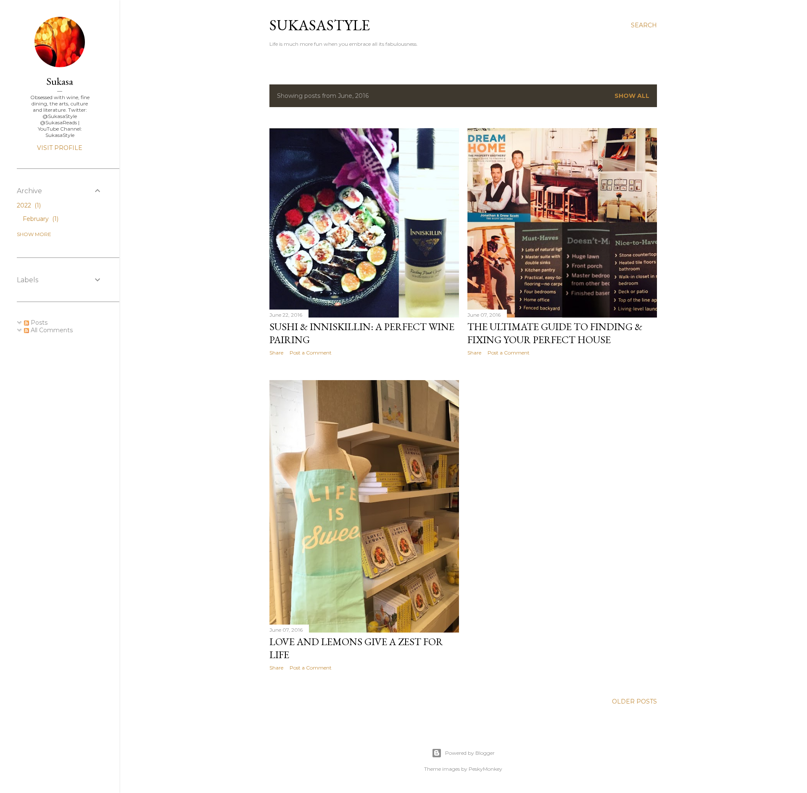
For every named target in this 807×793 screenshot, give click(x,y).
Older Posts (634, 701)
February (40, 219)
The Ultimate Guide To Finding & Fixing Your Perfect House (554, 333)
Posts (38, 322)
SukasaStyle (319, 25)
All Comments (51, 330)
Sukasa (59, 81)
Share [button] (276, 352)
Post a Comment (311, 352)
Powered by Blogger (470, 753)
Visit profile (59, 148)
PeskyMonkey (485, 769)
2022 (28, 205)
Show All (631, 96)
